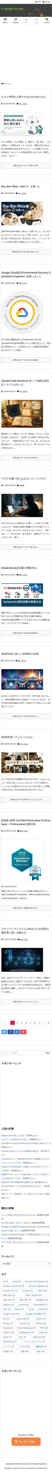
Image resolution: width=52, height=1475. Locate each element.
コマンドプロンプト (34, 1341)
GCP (6, 1309)
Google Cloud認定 (36, 1314)
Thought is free (41, 1468)
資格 (25, 1351)
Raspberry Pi (26, 1332)
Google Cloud (11, 1314)
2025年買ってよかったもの (16, 737)
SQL (22, 1337)
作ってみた (23, 104)
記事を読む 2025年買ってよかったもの (26, 799)
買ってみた (22, 193)
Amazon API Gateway (36, 1281)
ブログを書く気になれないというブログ (23, 478)
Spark (7, 1337)
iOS (6, 1318)
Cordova (8, 1304)
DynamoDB (41, 1304)
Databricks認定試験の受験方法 (18, 567)
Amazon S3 (10, 1290)
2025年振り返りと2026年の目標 (20, 653)
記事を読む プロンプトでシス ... (26, 1002)
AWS (42, 1290)
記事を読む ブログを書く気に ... (26, 547)
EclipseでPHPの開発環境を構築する (17, 1182)
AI (5, 1281)
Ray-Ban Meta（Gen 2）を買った (20, 186)
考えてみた (24, 939)
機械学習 (41, 1346)
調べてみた (24, 831)
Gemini (19, 1309)
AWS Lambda (34, 1295)
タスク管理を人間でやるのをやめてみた (23, 96)
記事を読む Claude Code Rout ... (26, 458)
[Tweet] (4, 1032)
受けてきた (23, 283)
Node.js (41, 1323)
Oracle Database (26, 1328)
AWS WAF (25, 1300)
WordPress (9, 1341)
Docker (24, 1304)
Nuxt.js (8, 1328)
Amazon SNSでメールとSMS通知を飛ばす (20, 1151)
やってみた (23, 391)
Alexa (17, 1281)
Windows (39, 1337)
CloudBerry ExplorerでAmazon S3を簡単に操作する (24, 1143)
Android (27, 1290)
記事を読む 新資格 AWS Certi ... (26, 908)
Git (31, 1309)
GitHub (43, 1309)
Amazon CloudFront (13, 1286)
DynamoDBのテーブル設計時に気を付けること (22, 1186)
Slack (43, 1332)
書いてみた (22, 661)
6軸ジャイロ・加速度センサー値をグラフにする (22, 1194)
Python (8, 1332)
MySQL (25, 1323)
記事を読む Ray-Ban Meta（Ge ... (26, 252)
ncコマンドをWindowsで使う (14, 1139)
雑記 (41, 1351)
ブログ (25, 1346)
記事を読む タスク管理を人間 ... (26, 165)
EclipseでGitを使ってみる (12, 1135)
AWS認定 (42, 1300)
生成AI (8, 1351)
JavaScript (22, 1318)
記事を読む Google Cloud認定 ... (26, 360)
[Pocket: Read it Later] (23, 1032)
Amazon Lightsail (38, 1286)
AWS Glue (9, 1295)
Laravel (41, 1318)
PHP (44, 1328)
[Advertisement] (26, 52)
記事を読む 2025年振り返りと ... (26, 716)
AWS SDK (9, 1300)
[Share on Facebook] (11, 1032)
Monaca (8, 1323)
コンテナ (8, 1346)
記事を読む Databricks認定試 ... (26, 633)
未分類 (21, 485)
